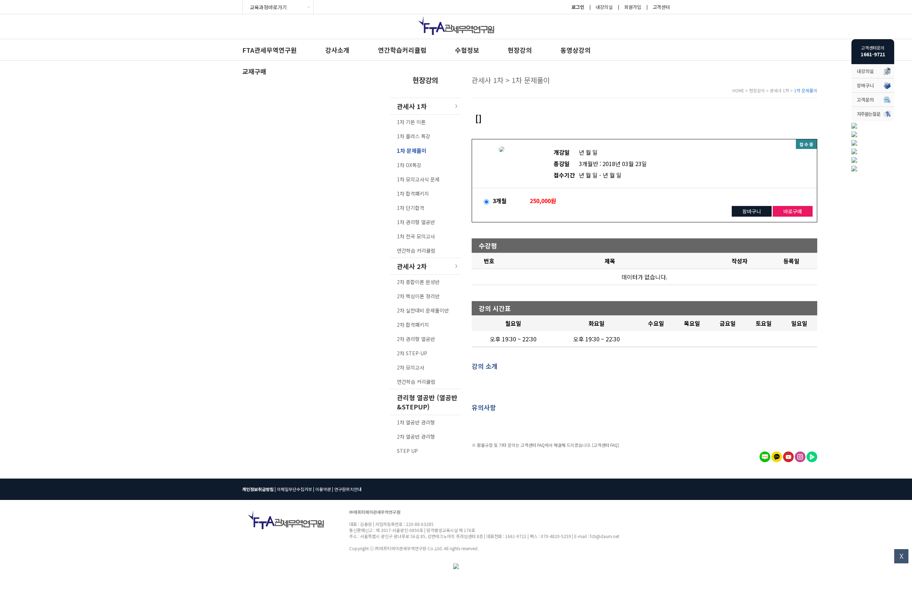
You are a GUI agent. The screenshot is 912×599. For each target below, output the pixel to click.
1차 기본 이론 (411, 121)
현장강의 (520, 50)
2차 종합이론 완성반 (418, 281)
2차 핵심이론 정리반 (418, 296)
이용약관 (323, 489)
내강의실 (604, 7)
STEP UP (407, 450)
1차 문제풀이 (411, 150)
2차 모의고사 (410, 367)
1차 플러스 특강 (413, 136)
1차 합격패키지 (413, 193)
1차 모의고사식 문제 (418, 179)
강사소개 (337, 50)
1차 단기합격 (410, 207)
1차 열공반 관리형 (416, 422)
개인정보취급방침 (258, 489)
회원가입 (632, 7)
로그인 (577, 7)
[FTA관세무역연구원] (456, 36)
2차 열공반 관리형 (416, 436)
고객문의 (865, 99)
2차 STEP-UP (412, 353)
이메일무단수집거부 (294, 489)
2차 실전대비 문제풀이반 (423, 310)
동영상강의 (575, 50)
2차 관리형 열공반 (416, 338)
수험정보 (467, 50)
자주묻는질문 (868, 113)
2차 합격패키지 (413, 324)
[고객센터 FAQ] (605, 445)
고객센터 (661, 7)
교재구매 (254, 71)
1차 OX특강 (409, 165)
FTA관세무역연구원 (269, 50)
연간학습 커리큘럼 (416, 250)
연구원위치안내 (348, 489)
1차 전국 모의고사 (416, 236)
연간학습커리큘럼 (402, 50)
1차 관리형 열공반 (416, 222)
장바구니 (751, 211)
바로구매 (792, 211)
